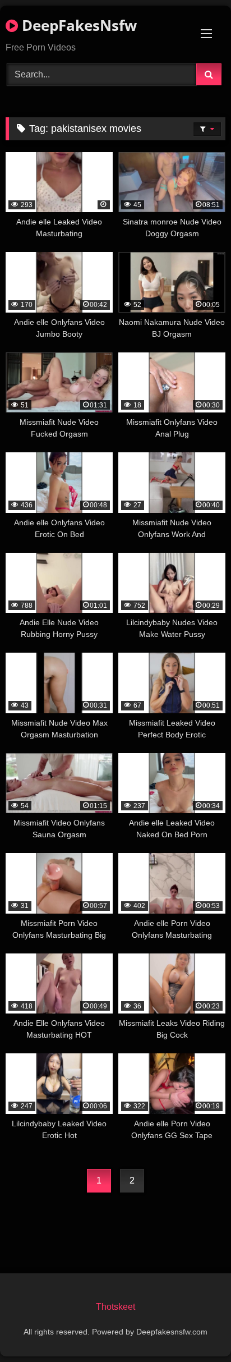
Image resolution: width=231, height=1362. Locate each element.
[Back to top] (196, 1329)
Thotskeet (115, 1306)
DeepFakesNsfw (77, 25)
